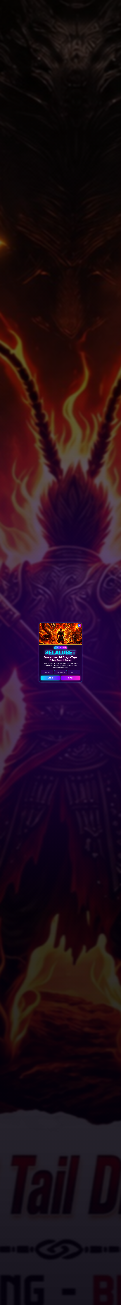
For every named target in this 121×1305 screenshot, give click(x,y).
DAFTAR (71, 678)
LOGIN (50, 678)
